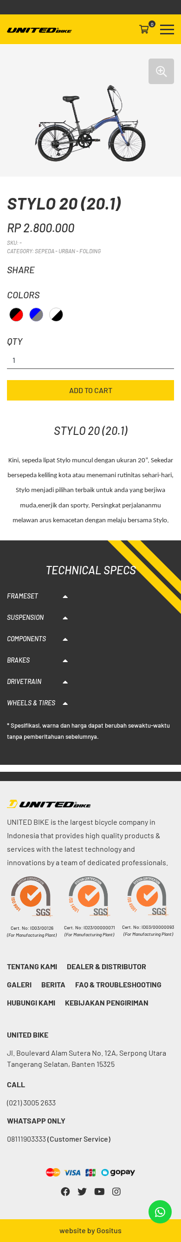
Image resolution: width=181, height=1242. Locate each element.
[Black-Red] (16, 315)
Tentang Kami (32, 966)
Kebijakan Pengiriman (107, 1002)
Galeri (19, 984)
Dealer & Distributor (106, 966)
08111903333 (58, 1138)
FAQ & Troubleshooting (118, 984)
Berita (53, 984)
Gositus (109, 1230)
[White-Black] (56, 315)
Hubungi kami (31, 1002)
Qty (14, 341)
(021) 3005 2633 (31, 1102)
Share (21, 269)
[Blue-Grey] (36, 315)
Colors (23, 294)
